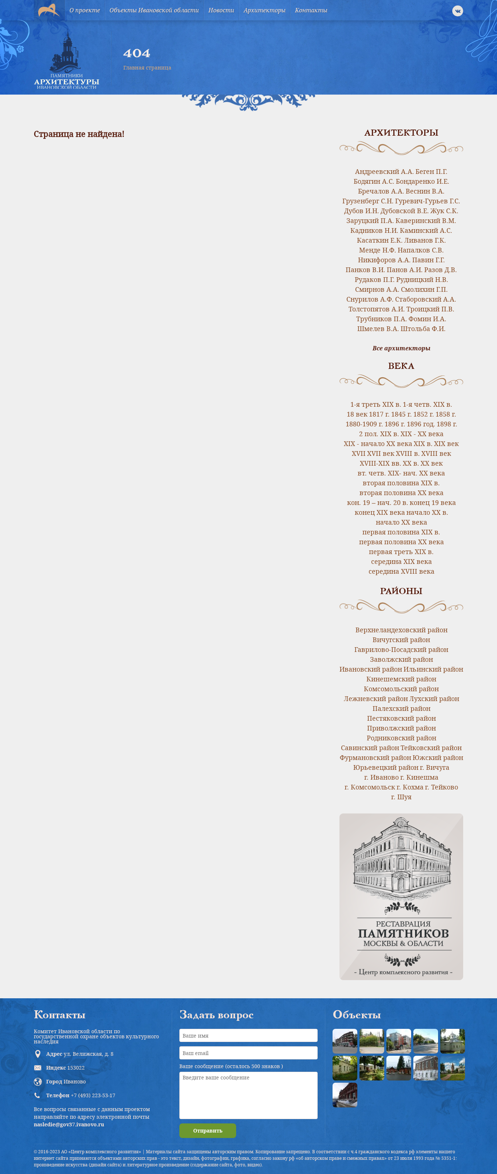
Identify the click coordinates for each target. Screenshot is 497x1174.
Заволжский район (401, 659)
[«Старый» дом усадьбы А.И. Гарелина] (371, 1041)
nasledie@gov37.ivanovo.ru (69, 1124)
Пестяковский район (401, 718)
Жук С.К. (444, 210)
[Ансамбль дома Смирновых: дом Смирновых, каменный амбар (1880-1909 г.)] (425, 1068)
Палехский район (401, 708)
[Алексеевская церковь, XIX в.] (452, 1041)
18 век (357, 414)
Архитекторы (265, 10)
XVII (359, 453)
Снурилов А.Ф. (370, 299)
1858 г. (446, 414)
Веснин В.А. (425, 191)
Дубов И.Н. (361, 210)
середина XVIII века (401, 571)
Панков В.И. (365, 269)
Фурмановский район (375, 757)
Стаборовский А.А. (425, 299)
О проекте (84, 10)
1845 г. (401, 414)
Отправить (207, 1130)
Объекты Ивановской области (154, 10)
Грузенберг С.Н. (368, 200)
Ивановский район (370, 669)
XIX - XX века (422, 433)
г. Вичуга (434, 767)
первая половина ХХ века (401, 541)
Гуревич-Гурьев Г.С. (427, 200)
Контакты (311, 10)
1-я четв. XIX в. (427, 404)
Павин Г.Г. (428, 259)
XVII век (380, 453)
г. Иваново (381, 777)
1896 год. (421, 423)
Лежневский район (376, 698)
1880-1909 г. (364, 423)
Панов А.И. (405, 269)
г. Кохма (410, 787)
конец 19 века (433, 502)
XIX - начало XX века (378, 443)
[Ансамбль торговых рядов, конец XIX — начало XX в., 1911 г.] (345, 1095)
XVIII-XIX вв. (380, 463)
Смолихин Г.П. (424, 289)
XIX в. (423, 443)
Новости (221, 10)
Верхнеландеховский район (401, 629)
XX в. (411, 463)
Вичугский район (401, 639)
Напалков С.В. (421, 250)
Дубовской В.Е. (405, 210)
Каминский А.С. (426, 230)
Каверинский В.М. (425, 220)
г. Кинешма (419, 777)
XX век (432, 463)
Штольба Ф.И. (423, 328)
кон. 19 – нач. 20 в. (377, 502)
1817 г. (379, 414)
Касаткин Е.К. (380, 240)
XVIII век (436, 453)
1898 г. (447, 423)
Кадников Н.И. (374, 230)
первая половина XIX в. (401, 532)
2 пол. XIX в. (379, 433)
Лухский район (434, 698)
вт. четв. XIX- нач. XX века (401, 473)
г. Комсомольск (370, 787)
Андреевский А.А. (384, 171)
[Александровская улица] (425, 1041)
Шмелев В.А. (378, 328)
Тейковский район (431, 747)
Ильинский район (433, 669)
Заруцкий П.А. (370, 220)
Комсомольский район (401, 688)
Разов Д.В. (440, 269)
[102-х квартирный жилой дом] (398, 1041)
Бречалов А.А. (381, 191)
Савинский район (370, 747)
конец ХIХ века (380, 512)
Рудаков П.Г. (375, 279)
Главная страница (147, 67)
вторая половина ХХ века (401, 492)
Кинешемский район (401, 678)
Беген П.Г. (432, 171)
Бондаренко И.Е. (422, 181)
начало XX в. (427, 512)
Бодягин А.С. (374, 181)
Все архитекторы (401, 348)
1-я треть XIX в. (375, 404)
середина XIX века (401, 561)
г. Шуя (401, 796)
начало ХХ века (401, 522)
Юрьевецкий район (385, 767)
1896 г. (395, 423)
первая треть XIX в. (401, 551)
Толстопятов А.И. (377, 309)
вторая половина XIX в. (401, 482)
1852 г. (423, 414)
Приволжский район (401, 728)
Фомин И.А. (427, 318)
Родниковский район (401, 737)
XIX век (446, 443)
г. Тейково (441, 787)
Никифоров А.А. (384, 259)
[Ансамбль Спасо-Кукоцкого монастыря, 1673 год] (452, 1068)
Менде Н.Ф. (377, 250)
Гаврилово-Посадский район (401, 649)
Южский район (438, 757)
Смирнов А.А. (377, 289)
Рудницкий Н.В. (422, 279)
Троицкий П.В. (430, 309)
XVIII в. (408, 453)
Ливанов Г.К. (425, 240)
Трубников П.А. (381, 318)
